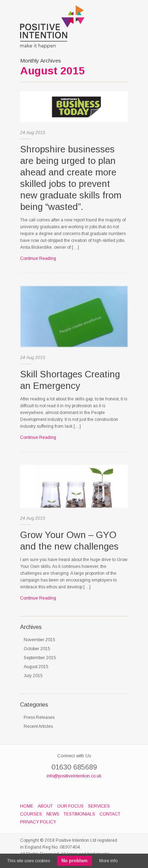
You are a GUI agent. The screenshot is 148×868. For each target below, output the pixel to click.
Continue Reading (38, 258)
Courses (31, 814)
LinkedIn (61, 789)
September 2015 (40, 657)
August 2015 (36, 666)
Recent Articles (38, 726)
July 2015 (33, 675)
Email (74, 789)
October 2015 (37, 648)
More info (108, 860)
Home (26, 806)
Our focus (70, 806)
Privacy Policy (38, 822)
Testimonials (79, 814)
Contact (110, 814)
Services (99, 806)
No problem (74, 860)
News (52, 814)
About (45, 806)
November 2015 (39, 639)
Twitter (86, 789)
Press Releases (39, 717)
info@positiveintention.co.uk (74, 776)
